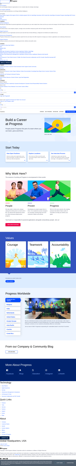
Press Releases (11, 86)
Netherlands (10, 313)
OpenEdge (30, 51)
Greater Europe (11, 321)
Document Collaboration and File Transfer (11, 396)
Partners (2, 75)
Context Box (47, 15)
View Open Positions (71, 111)
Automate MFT (28, 58)
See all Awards (10, 281)
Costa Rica (10, 333)
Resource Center (9, 71)
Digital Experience (4, 31)
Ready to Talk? (10, 101)
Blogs (40, 71)
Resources (2, 69)
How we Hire (55, 111)
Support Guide (27, 66)
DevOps (2, 54)
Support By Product (4, 66)
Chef (5, 54)
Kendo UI (18, 52)
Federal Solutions (4, 39)
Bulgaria (9, 304)
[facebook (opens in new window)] (1, 459)
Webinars (18, 71)
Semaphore (7, 51)
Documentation (27, 71)
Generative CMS (40, 15)
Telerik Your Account (20, 99)
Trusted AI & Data (4, 45)
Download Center (20, 66)
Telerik (13, 52)
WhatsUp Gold (40, 54)
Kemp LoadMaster (33, 54)
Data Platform (3, 15)
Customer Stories (49, 71)
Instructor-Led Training (5, 74)
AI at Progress (3, 5)
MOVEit (29, 52)
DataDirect (12, 51)
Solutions (2, 21)
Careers (23, 86)
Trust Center (18, 86)
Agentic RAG (9, 15)
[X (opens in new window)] (2, 459)
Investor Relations (4, 86)
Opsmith (2, 17)
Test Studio (23, 57)
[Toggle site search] (0, 103)
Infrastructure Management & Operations (15, 54)
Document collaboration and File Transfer (35, 57)
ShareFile (22, 52)
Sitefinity (10, 52)
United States (11, 317)
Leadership (11, 83)
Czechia (9, 329)
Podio (26, 52)
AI (0, 3)
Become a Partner (11, 77)
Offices (26, 86)
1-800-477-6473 (3, 101)
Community (33, 66)
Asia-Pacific (10, 325)
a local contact (6, 445)
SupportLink (8, 99)
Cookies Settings (70, 462)
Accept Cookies (60, 462)
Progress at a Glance (11, 300)
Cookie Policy (17, 463)
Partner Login (18, 77)
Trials (3, 405)
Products (2, 43)
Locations (61, 111)
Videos (22, 71)
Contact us (5, 437)
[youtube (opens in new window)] (4, 459)
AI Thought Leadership (5, 9)
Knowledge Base (35, 71)
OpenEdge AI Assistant (55, 15)
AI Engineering (3, 19)
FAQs (54, 71)
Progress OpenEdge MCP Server (67, 15)
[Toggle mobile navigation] (1, 109)
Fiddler (19, 57)
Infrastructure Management (6, 35)
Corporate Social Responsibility (32, 83)
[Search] (0, 88)
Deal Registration (14, 78)
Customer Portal (12, 66)
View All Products (6, 62)
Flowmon (27, 54)
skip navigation (5, 1)
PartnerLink (13, 99)
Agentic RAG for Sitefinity (18, 15)
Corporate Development (19, 83)
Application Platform (23, 51)
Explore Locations (34, 153)
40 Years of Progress (6, 434)
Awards (3, 426)
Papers (14, 71)
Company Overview (4, 83)
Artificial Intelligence (4, 22)
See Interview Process (58, 153)
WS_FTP (6, 60)
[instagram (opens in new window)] (5, 459)
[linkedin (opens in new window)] (7, 459)
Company (2, 80)
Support (2, 65)
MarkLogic (2, 51)
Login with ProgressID (5, 96)
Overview (42, 111)
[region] (38, 463)
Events (43, 71)
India (8, 308)
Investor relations (5, 428)
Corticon (17, 51)
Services (2, 68)
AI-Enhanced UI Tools (5, 57)
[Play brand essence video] (57, 125)
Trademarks (17, 454)
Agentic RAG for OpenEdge (30, 15)
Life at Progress (48, 111)
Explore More (11, 351)
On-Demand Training (15, 74)
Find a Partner (3, 77)
